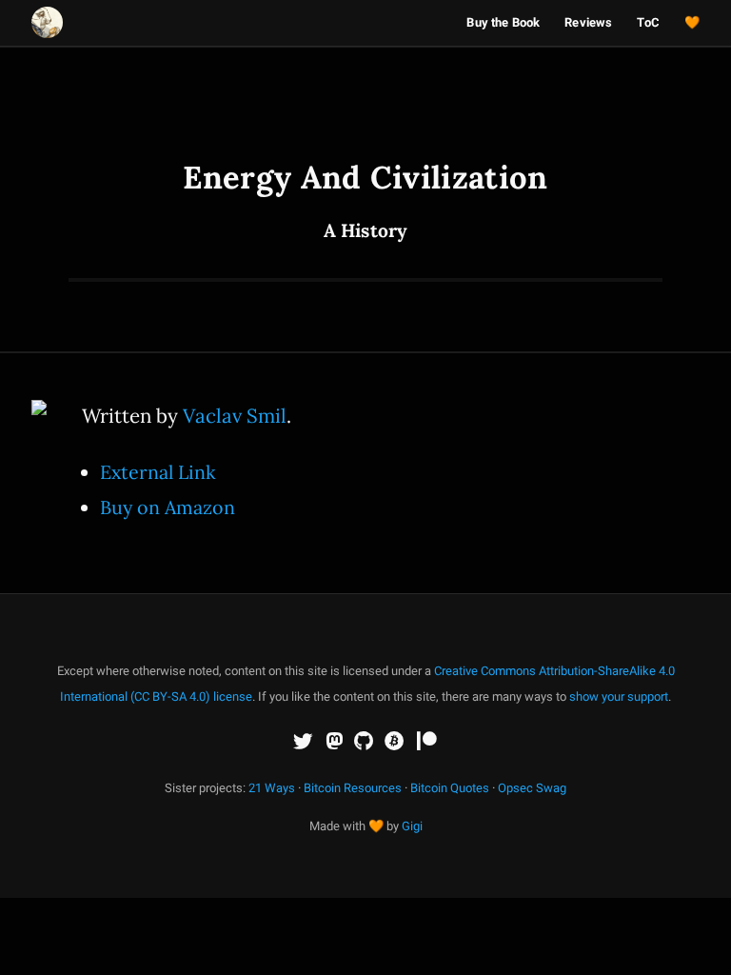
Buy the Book (503, 22)
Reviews (588, 22)
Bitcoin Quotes (449, 788)
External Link (158, 472)
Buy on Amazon (167, 507)
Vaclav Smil (234, 415)
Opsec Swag (532, 788)
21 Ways (271, 788)
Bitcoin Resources (353, 788)
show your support (618, 696)
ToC (648, 22)
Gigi (412, 826)
